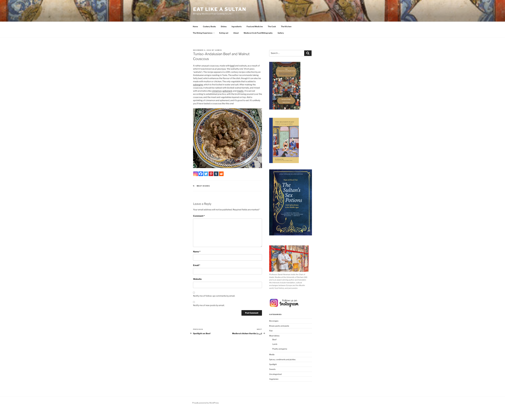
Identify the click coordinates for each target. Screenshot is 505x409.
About (236, 33)
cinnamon (217, 91)
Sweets (272, 369)
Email (196, 265)
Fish (271, 331)
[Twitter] (206, 173)
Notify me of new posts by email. (208, 305)
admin (218, 50)
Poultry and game (279, 349)
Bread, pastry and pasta (279, 326)
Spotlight (273, 364)
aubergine (198, 84)
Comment (199, 216)
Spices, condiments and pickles (282, 359)
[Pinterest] (211, 173)
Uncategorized (275, 374)
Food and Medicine (255, 26)
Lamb (274, 344)
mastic (240, 91)
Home (195, 26)
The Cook (272, 26)
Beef (274, 339)
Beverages (273, 321)
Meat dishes (203, 186)
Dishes (224, 26)
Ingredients (237, 26)
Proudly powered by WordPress (205, 403)
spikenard (227, 91)
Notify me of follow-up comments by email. (214, 296)
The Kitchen (286, 26)
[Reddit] (221, 173)
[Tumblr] (216, 173)
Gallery (281, 33)
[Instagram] (195, 173)
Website (197, 279)
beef (232, 65)
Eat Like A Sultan (219, 9)
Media (271, 354)
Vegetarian (273, 379)
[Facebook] (200, 173)
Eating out (223, 33)
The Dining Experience (202, 33)
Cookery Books (209, 26)
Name (196, 251)
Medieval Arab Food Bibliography (258, 33)
